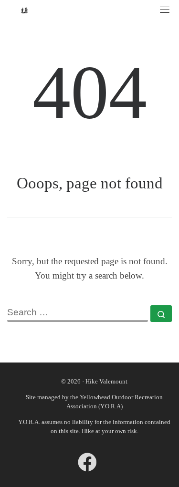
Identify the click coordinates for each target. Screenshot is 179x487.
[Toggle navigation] (164, 9)
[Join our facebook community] (87, 467)
